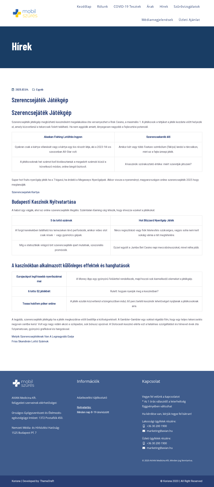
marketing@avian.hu (160, 431)
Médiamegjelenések (157, 20)
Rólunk (102, 6)
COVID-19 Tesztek (127, 6)
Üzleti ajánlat (189, 20)
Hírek (164, 6)
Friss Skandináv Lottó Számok (30, 341)
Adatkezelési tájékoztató (92, 397)
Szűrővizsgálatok (187, 6)
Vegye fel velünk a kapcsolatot (161, 396)
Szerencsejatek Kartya (25, 192)
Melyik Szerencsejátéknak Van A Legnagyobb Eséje (43, 337)
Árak (150, 6)
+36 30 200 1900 (157, 426)
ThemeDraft (47, 481)
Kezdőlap (84, 6)
